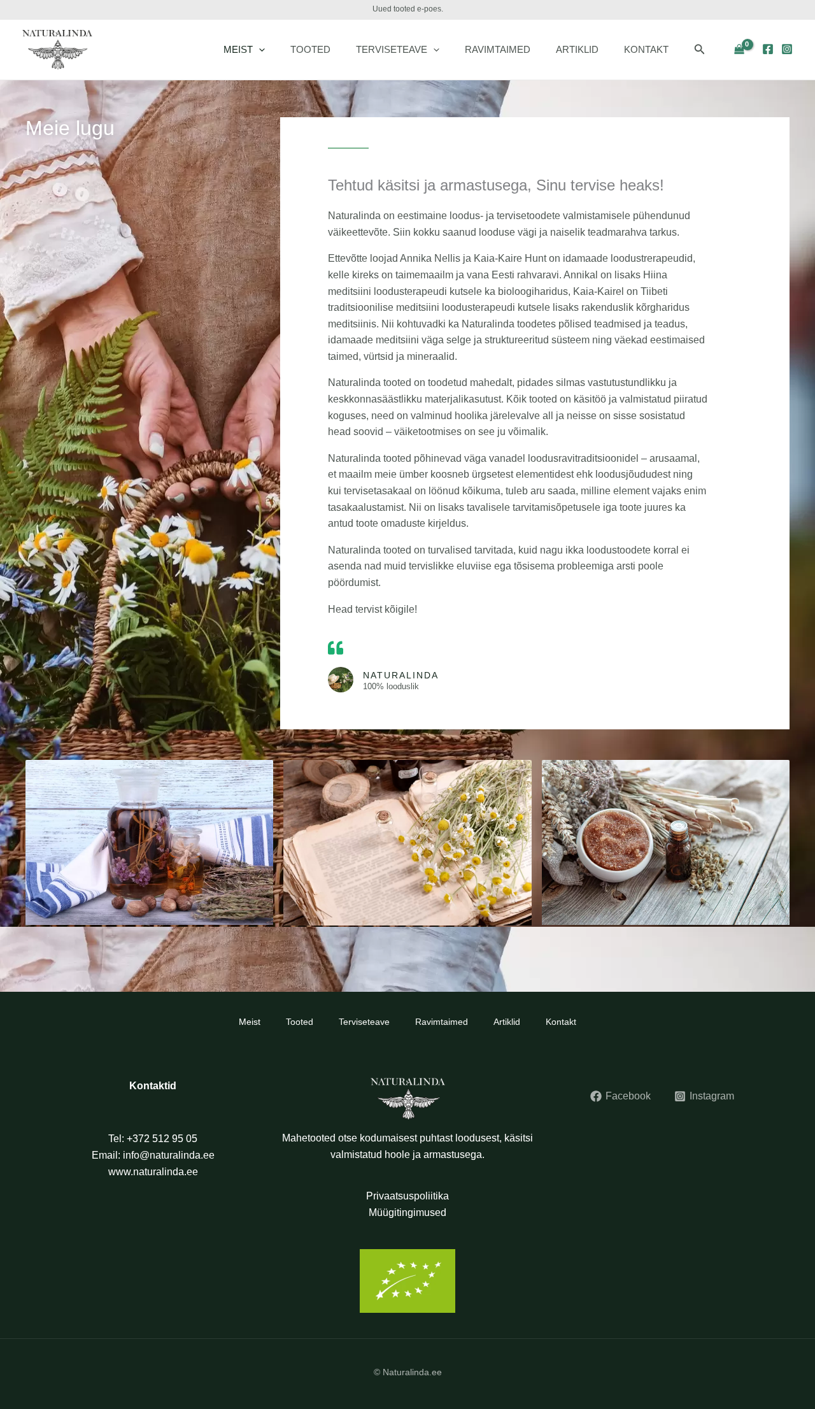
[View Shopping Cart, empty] (738, 49)
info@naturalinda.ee (169, 1155)
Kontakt (646, 49)
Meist (238, 49)
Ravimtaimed (497, 49)
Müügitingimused (407, 1212)
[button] (259, 50)
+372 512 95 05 (162, 1138)
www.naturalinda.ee (153, 1171)
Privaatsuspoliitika (407, 1196)
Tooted (310, 49)
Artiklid (577, 49)
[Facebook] (768, 49)
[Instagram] (787, 49)
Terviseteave (391, 49)
